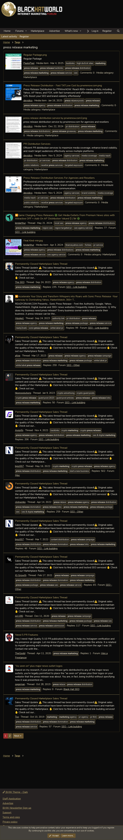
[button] (26, 31)
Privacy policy (10, 821)
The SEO (20, 282)
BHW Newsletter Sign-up (17, 808)
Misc (17, 475)
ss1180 (19, 616)
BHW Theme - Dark (16, 792)
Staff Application (12, 798)
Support (7, 812)
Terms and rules (11, 817)
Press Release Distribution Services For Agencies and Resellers (59, 177)
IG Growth (20, 575)
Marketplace (37, 31)
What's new (71, 31)
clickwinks (20, 502)
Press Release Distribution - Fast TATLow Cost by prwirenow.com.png (62, 85)
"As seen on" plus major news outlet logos (38, 666)
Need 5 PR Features (26, 634)
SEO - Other (73, 365)
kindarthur (20, 223)
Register (24, 36)
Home (7, 31)
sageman (20, 684)
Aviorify (19, 430)
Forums (19, 31)
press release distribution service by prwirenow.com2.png (55, 118)
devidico (28, 100)
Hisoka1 (19, 318)
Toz (17, 716)
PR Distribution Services (36, 144)
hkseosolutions (23, 393)
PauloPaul (28, 63)
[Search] (118, 31)
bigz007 (19, 466)
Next (16, 735)
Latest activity (9, 36)
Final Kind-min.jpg (33, 240)
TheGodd (20, 653)
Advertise (54, 31)
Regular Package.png (35, 54)
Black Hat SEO (71, 689)
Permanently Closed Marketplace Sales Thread (41, 263)
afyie (17, 355)
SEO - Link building (25, 232)
